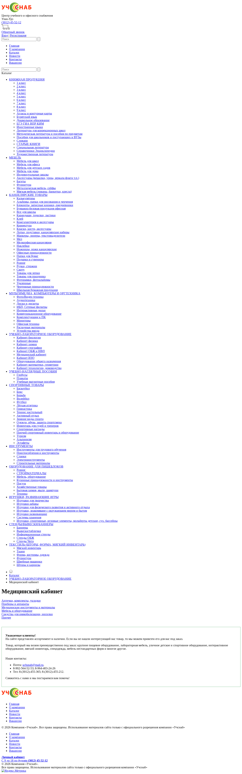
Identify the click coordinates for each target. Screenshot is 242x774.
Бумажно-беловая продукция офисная (41, 208)
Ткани (21, 551)
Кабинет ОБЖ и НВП (31, 351)
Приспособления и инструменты (38, 453)
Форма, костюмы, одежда (33, 554)
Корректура (24, 225)
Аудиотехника (26, 300)
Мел (19, 239)
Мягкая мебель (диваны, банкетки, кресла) (44, 191)
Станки (21, 456)
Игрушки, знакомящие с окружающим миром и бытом (52, 510)
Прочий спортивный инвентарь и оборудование (48, 432)
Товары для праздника (31, 276)
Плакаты (22, 378)
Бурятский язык (27, 116)
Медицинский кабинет (31, 354)
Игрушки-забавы (28, 503)
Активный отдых (28, 415)
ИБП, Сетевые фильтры (32, 307)
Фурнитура (24, 184)
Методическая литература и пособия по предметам (49, 133)
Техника (22, 493)
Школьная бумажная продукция (37, 290)
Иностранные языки (30, 127)
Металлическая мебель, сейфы (36, 188)
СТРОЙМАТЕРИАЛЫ (31, 473)
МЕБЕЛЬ (15, 157)
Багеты (21, 181)
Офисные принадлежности (34, 252)
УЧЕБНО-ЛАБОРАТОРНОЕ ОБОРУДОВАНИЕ (40, 334)
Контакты (15, 59)
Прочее (6, 617)
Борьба (21, 395)
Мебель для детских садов (33, 167)
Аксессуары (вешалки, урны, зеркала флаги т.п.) (48, 178)
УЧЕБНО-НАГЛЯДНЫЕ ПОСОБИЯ (33, 371)
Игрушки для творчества (33, 500)
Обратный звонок (13, 32)
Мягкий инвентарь (29, 548)
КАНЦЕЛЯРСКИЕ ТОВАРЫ (28, 195)
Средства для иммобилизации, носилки (27, 614)
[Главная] (11, 572)
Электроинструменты (31, 459)
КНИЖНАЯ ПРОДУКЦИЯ (27, 79)
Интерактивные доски (31, 310)
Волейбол (23, 398)
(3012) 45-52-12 (11, 22)
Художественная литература (35, 154)
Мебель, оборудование (31, 476)
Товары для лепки (28, 273)
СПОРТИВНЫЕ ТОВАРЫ (26, 385)
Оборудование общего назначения (39, 361)
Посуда (21, 483)
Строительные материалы (33, 463)
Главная (14, 45)
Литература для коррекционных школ (41, 130)
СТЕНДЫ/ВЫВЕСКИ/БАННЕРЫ (31, 524)
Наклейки (23, 245)
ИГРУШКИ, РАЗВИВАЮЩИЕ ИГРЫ (34, 497)
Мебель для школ (28, 161)
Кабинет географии (29, 347)
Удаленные (24, 283)
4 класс (21, 93)
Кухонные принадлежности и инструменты (45, 480)
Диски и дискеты (28, 303)
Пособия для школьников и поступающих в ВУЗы (49, 137)
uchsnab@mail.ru (32, 664)
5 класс (21, 96)
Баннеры (22, 527)
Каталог (14, 52)
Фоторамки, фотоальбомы (33, 279)
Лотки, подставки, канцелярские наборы (43, 232)
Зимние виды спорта (30, 419)
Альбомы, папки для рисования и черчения (45, 201)
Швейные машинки (29, 561)
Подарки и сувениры (30, 259)
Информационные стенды (33, 534)
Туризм (21, 436)
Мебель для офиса (28, 164)
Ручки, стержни (27, 266)
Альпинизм (24, 439)
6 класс (21, 99)
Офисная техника (28, 324)
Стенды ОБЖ (25, 537)
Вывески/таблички (29, 531)
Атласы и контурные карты (34, 113)
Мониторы (24, 320)
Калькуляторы (26, 198)
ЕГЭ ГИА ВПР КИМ (30, 123)
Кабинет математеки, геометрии (37, 364)
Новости (14, 56)
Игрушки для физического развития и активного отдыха (53, 507)
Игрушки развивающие (32, 514)
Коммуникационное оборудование (39, 313)
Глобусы (22, 374)
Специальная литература (33, 147)
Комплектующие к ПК (31, 317)
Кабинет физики (27, 340)
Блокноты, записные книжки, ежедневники (45, 205)
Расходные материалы (31, 327)
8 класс (21, 106)
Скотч (20, 269)
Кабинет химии (27, 344)
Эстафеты (23, 442)
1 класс (21, 82)
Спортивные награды (31, 429)
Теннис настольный (29, 412)
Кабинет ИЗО (25, 357)
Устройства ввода (28, 330)
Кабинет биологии (29, 337)
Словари (22, 140)
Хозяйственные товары (32, 486)
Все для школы (26, 211)
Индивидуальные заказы (33, 174)
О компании (17, 49)
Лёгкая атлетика (27, 405)
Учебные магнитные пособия (36, 381)
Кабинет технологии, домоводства (39, 368)
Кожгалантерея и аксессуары (35, 222)
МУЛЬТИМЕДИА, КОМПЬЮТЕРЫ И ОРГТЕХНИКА (44, 293)
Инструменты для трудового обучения (41, 449)
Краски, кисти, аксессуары (34, 228)
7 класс (21, 103)
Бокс (20, 391)
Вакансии (15, 62)
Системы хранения (29, 517)
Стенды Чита (25, 541)
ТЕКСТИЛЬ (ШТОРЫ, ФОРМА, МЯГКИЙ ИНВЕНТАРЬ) (47, 544)
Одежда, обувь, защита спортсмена (39, 422)
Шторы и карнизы (28, 565)
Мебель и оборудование (17, 610)
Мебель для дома (27, 171)
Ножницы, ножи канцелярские (37, 249)
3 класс (21, 89)
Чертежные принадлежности (35, 286)
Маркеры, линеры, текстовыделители (41, 235)
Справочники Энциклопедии (36, 150)
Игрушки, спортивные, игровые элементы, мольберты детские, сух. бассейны (67, 520)
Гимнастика (24, 408)
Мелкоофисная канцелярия (34, 242)
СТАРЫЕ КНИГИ (28, 144)
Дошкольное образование (33, 120)
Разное (21, 262)
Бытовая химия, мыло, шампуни (37, 490)
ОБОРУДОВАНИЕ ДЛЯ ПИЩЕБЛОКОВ (36, 466)
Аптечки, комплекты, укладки (21, 600)
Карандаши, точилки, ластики (36, 215)
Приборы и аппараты (15, 604)
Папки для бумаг (27, 256)
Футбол (21, 402)
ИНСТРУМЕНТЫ (21, 446)
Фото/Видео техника (30, 296)
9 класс (21, 110)
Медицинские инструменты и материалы (28, 607)
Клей (20, 218)
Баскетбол (23, 388)
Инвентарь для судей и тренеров (38, 425)
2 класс (21, 86)
